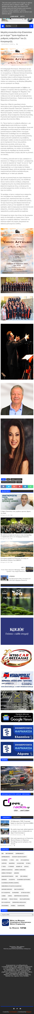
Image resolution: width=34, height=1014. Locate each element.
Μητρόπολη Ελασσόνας (8, 482)
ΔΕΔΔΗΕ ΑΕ (19, 866)
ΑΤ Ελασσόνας (25, 860)
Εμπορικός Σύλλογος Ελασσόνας (11, 886)
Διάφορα (16, 873)
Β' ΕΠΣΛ (28, 863)
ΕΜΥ (17, 876)
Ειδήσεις (4, 879)
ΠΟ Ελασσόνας (6, 902)
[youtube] (20, 1008)
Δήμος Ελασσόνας (16, 479)
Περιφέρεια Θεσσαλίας (19, 902)
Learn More (14, 16)
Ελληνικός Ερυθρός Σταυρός (10, 882)
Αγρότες (4, 863)
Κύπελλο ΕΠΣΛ (25, 892)
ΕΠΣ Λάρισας (23, 876)
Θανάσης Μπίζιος (7, 889)
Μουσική (4, 899)
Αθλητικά (12, 863)
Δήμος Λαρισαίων (20, 869)
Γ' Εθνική (11, 866)
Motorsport (9, 853)
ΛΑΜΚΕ (4, 895)
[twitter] (17, 1008)
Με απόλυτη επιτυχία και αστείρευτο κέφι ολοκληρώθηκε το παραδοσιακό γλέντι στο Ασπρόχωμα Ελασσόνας (16, 536)
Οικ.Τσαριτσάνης (25, 899)
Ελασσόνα (12, 879)
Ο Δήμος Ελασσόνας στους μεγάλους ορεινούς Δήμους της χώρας (16, 512)
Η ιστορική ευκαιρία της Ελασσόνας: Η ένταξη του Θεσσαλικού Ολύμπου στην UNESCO (14, 559)
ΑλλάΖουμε (20, 863)
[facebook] (14, 1008)
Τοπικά (19, 482)
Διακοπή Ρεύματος (7, 876)
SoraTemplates (13, 1012)
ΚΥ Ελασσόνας (6, 892)
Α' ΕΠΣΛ (12, 860)
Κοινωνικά (15, 892)
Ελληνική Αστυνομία (23, 879)
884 (8, 479)
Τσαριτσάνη (21, 905)
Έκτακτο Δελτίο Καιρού (19, 856)
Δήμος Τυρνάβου (7, 873)
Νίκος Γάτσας (13, 899)
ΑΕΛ (17, 860)
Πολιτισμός (5, 905)
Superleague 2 (6, 856)
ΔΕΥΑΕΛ (26, 866)
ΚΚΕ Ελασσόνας (19, 889)
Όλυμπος (4, 860)
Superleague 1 (20, 853)
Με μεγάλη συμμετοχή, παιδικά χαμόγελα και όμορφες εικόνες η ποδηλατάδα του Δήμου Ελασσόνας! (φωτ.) (22, 831)
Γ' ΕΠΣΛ (4, 866)
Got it (22, 16)
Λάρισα (10, 895)
